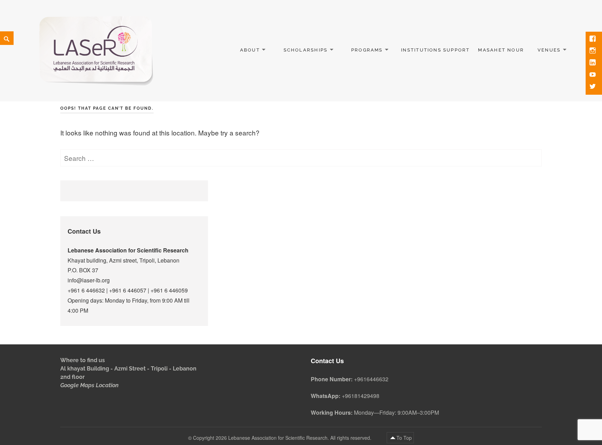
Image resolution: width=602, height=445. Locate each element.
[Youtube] (593, 75)
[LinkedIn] (593, 63)
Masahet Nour (501, 50)
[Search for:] (301, 158)
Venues (549, 50)
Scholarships (306, 50)
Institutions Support (435, 50)
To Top (404, 437)
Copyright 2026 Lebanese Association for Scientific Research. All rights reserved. (283, 437)
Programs (367, 50)
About (250, 50)
